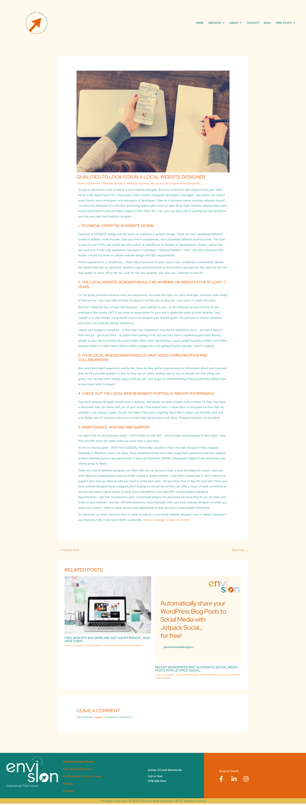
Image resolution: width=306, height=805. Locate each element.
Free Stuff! (284, 22)
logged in (100, 717)
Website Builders (114, 183)
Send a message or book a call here (166, 520)
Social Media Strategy (187, 674)
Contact (253, 22)
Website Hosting (138, 183)
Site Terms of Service (77, 769)
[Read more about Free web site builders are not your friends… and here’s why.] (108, 604)
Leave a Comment (88, 183)
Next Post (240, 550)
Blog (267, 22)
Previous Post (68, 550)
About (233, 22)
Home (200, 22)
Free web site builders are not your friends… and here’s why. (107, 639)
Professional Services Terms (82, 776)
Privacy (68, 783)
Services (214, 22)
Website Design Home (78, 761)
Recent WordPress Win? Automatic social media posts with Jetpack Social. (196, 668)
